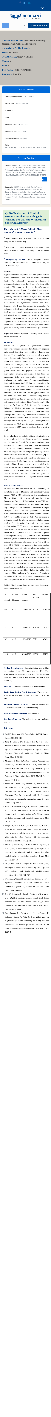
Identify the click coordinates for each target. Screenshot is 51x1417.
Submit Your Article (38, 25)
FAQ (42, 8)
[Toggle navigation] (5, 25)
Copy (44, 179)
